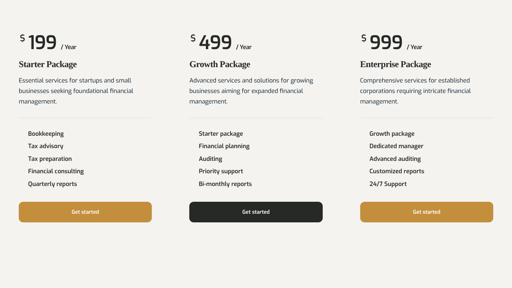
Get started (85, 212)
